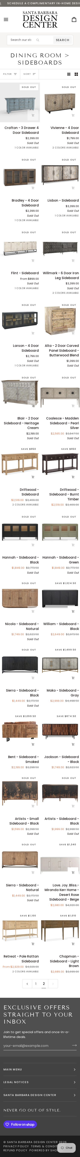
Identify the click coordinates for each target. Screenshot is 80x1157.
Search (62, 40)
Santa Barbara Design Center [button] (29, 1095)
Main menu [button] (12, 1069)
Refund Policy (15, 1150)
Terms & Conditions (48, 1146)
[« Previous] (27, 983)
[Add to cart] (33, 115)
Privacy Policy (16, 1146)
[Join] (73, 1045)
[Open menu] (9, 19)
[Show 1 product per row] (69, 74)
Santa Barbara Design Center (32, 1142)
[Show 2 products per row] (76, 74)
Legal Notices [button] (16, 1082)
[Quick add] (33, 260)
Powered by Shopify (46, 1150)
